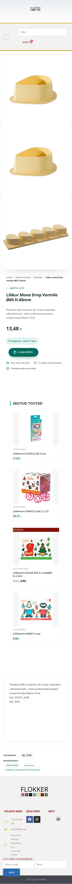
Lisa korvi (25, 352)
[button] (6, 37)
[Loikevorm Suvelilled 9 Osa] (36, 430)
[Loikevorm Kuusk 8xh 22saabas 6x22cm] (36, 549)
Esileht (9, 277)
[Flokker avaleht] (36, 9)
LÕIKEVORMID (12, 765)
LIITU (11, 872)
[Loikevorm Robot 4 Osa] (36, 610)
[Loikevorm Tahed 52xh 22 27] (36, 488)
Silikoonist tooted (23, 277)
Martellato (38, 277)
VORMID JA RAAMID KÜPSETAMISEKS (23, 770)
